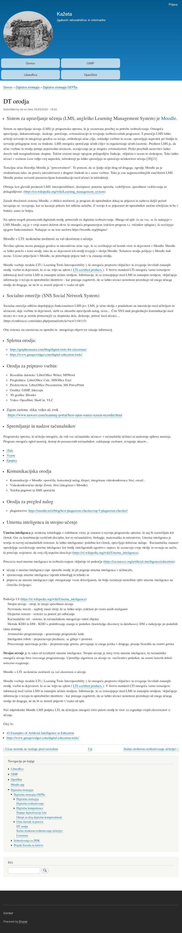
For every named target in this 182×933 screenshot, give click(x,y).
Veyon (11, 455)
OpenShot (90, 75)
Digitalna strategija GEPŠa (60, 87)
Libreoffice (30, 75)
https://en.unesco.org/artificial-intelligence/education (138, 561)
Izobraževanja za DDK (27, 840)
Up (90, 748)
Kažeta (64, 13)
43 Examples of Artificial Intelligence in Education (40, 733)
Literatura (22, 835)
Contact (8, 913)
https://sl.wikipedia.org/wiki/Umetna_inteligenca (105, 552)
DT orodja (22, 826)
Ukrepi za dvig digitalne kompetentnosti (39, 817)
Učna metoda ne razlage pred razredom (30, 748)
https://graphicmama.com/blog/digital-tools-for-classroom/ (48, 349)
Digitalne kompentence (29, 808)
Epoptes (12, 460)
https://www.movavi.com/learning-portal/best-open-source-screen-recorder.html (65, 415)
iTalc (10, 450)
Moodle (168, 118)
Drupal (23, 921)
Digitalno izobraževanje (30, 803)
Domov (30, 63)
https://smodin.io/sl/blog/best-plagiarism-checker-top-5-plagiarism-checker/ (78, 510)
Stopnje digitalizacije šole (31, 812)
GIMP (90, 63)
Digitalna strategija (28, 87)
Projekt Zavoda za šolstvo (28, 845)
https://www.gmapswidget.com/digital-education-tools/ (46, 354)
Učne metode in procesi (29, 822)
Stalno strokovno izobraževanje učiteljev (151, 748)
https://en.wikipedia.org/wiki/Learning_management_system (64, 191)
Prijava (173, 4)
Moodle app (17, 784)
